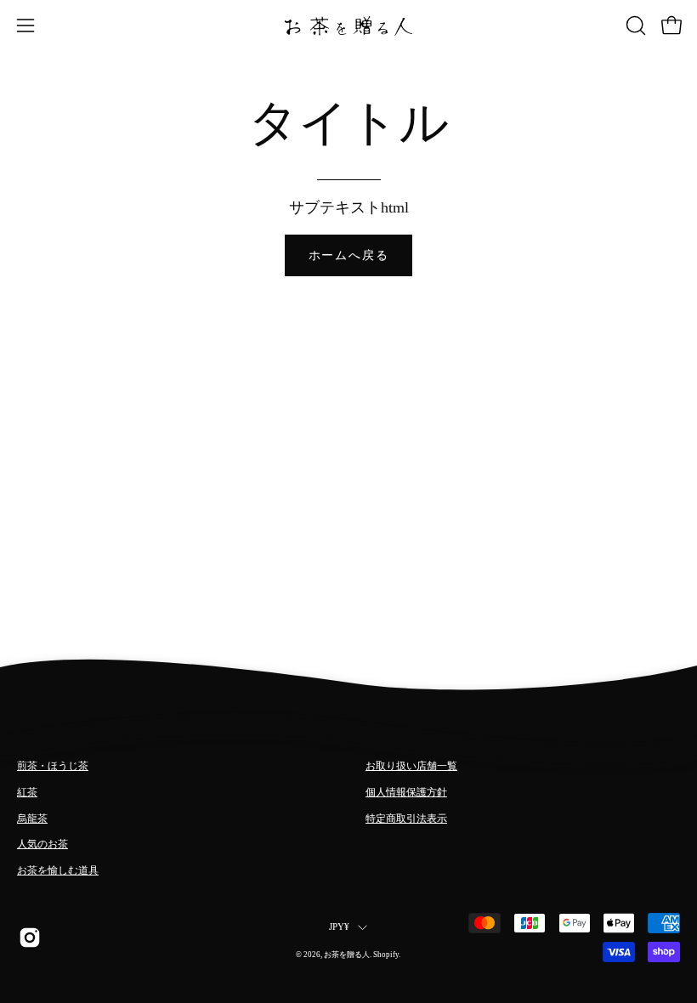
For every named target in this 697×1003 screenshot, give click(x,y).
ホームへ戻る (349, 255)
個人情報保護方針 (406, 792)
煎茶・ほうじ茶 (52, 766)
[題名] (28, 937)
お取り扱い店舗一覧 (411, 766)
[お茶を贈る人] (348, 26)
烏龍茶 (32, 818)
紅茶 (27, 792)
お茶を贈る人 (347, 954)
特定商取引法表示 (406, 818)
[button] (634, 25)
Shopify (386, 954)
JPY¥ (339, 927)
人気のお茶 (42, 844)
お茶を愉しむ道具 (58, 870)
